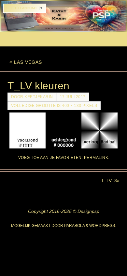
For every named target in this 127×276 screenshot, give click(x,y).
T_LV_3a (110, 180)
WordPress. (102, 225)
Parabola (74, 225)
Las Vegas (25, 62)
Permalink (96, 157)
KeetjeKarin (38, 97)
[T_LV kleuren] (63, 130)
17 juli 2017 (73, 97)
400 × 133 (71, 105)
